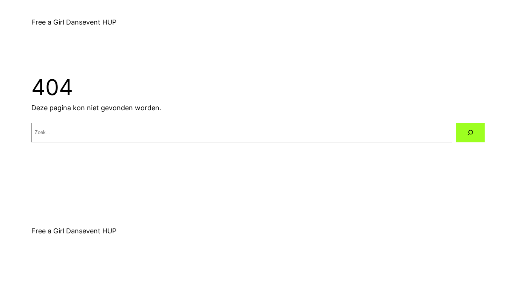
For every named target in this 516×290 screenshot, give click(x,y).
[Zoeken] (470, 132)
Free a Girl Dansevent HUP (73, 22)
